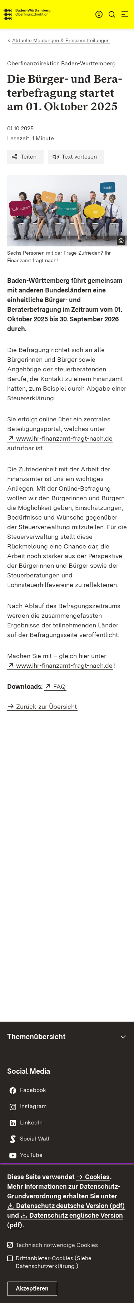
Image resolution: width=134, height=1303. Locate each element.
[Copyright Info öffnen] (121, 240)
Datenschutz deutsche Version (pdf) (70, 1205)
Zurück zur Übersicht (46, 706)
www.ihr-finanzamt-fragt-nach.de (64, 438)
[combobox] (99, 14)
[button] (25, 157)
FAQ (59, 686)
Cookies (97, 1177)
